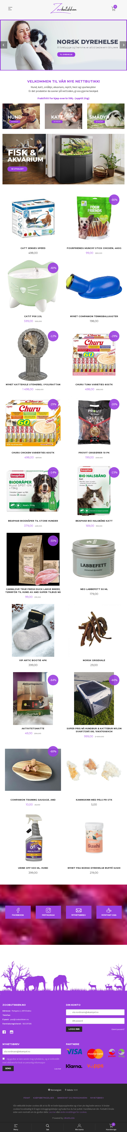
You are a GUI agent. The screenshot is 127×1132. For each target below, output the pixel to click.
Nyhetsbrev (97, 1098)
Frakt (26, 1098)
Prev (3, 45)
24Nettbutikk (69, 1118)
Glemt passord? (118, 1029)
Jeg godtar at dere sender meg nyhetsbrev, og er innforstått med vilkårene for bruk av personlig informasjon (30, 1061)
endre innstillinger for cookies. (73, 1112)
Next (123, 45)
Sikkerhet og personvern (72, 1098)
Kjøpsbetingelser (43, 1098)
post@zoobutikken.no (19, 1019)
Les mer (57, 1068)
